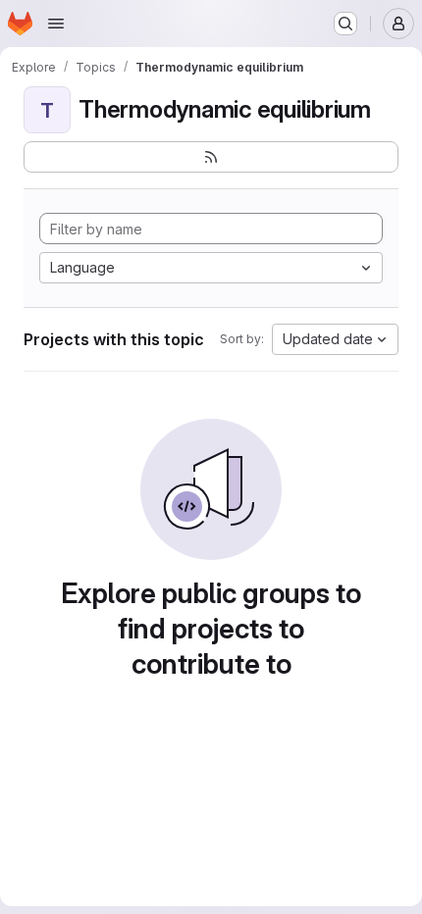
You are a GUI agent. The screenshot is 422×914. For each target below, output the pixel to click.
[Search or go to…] (345, 23)
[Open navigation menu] (56, 23)
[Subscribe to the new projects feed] (211, 157)
